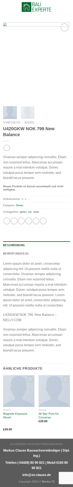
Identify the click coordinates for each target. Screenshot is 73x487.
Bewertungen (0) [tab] (15, 253)
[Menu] (5, 7)
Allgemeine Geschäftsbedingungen (36, 444)
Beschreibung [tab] (14, 245)
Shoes (29, 122)
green (23, 211)
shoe (36, 211)
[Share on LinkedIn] (43, 221)
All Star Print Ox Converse (49, 415)
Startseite (11, 122)
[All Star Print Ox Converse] (54, 391)
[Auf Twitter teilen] (21, 221)
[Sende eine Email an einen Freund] (28, 221)
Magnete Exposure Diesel (15, 415)
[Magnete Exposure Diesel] (18, 391)
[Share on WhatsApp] (6, 221)
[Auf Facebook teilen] (14, 221)
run (30, 211)
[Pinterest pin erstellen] (36, 221)
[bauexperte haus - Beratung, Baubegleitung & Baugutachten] (37, 7)
